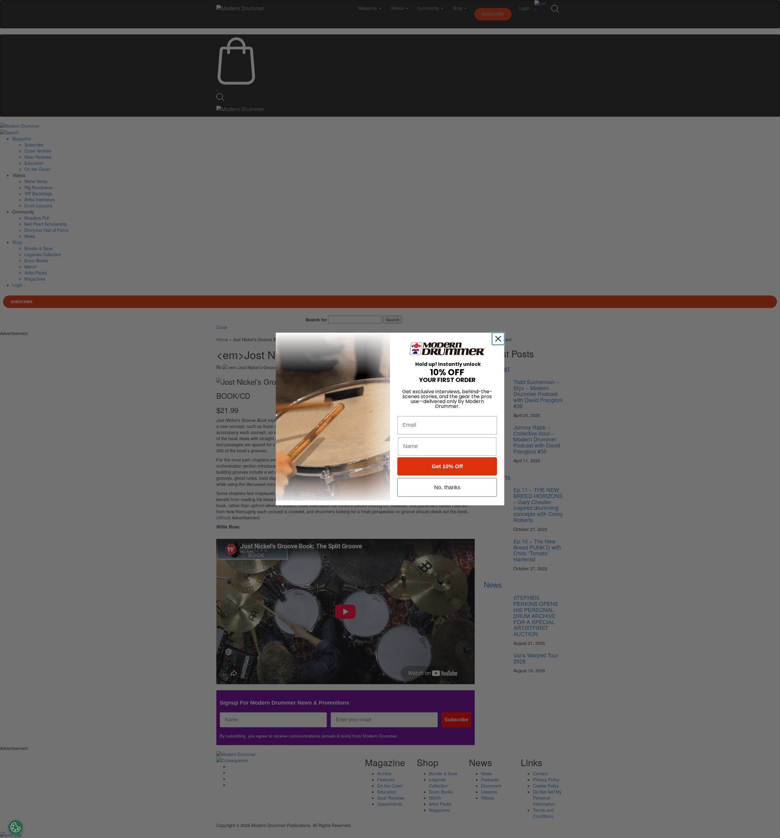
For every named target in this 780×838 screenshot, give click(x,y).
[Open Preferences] (15, 827)
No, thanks (447, 487)
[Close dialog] (499, 339)
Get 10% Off (447, 466)
